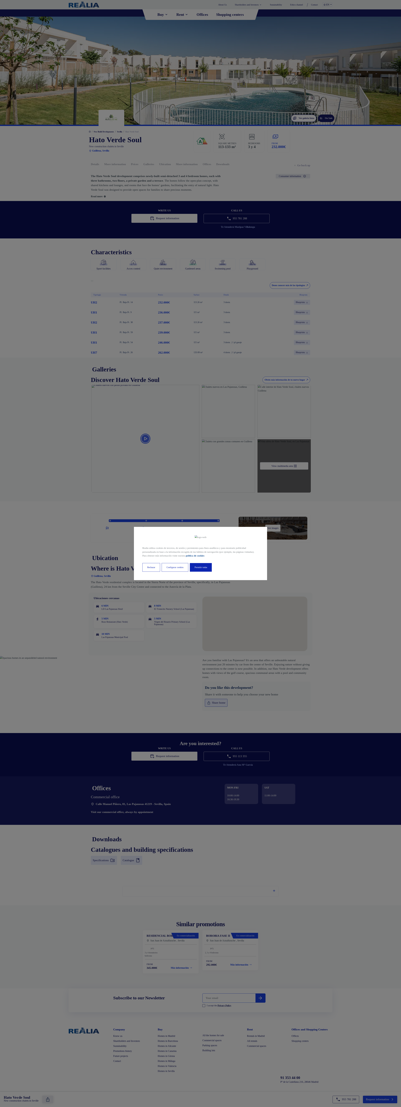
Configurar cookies (175, 567)
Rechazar (151, 567)
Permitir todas (201, 567)
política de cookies (195, 555)
